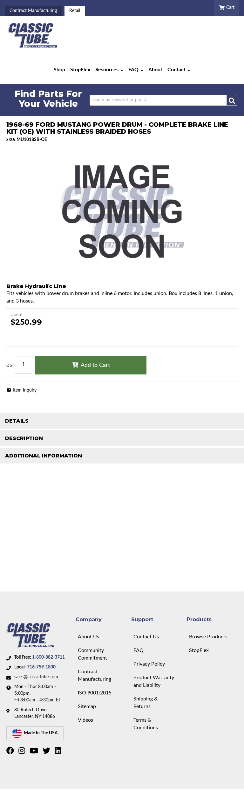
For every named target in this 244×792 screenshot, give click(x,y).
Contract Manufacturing (33, 11)
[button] (109, 69)
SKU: (10, 140)
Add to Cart (95, 365)
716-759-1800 (41, 667)
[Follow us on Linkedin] (59, 752)
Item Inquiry (25, 390)
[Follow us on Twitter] (47, 752)
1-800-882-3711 (48, 657)
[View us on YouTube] (35, 752)
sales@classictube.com (36, 677)
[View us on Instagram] (22, 752)
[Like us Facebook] (11, 752)
